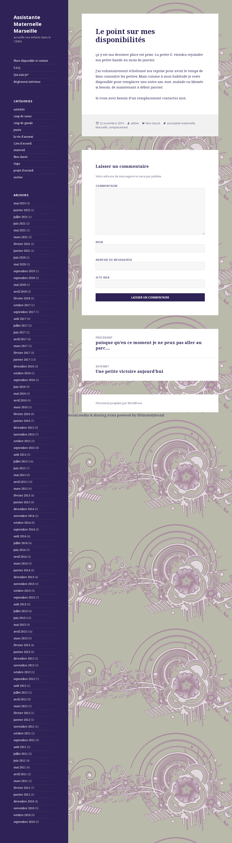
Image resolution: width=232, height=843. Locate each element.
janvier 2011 (22, 795)
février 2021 (22, 244)
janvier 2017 (22, 360)
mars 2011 (21, 781)
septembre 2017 (24, 312)
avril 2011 (20, 774)
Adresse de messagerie (114, 260)
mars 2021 (21, 237)
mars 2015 (21, 489)
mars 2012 (21, 706)
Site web (103, 277)
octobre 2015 (22, 441)
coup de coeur (23, 116)
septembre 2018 (24, 278)
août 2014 (20, 536)
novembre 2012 (24, 665)
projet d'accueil (23, 170)
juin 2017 (20, 332)
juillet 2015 (21, 461)
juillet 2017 (21, 325)
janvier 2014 (22, 570)
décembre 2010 (24, 801)
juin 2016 (20, 387)
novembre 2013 (24, 584)
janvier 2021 (22, 251)
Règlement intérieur (27, 82)
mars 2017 (21, 346)
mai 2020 (20, 264)
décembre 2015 (24, 428)
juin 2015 (20, 468)
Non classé (21, 157)
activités (19, 109)
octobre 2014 (22, 523)
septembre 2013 (24, 597)
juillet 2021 (21, 217)
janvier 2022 (22, 210)
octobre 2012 (22, 672)
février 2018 (22, 298)
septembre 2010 (24, 822)
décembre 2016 (24, 366)
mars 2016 (21, 407)
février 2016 (22, 414)
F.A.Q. (17, 68)
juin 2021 (20, 223)
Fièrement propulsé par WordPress (119, 403)
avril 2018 (20, 291)
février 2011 (22, 788)
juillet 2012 (21, 692)
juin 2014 (20, 550)
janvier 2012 (22, 720)
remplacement (118, 127)
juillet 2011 (21, 754)
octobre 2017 (22, 305)
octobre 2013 (22, 591)
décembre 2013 (24, 577)
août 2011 (20, 747)
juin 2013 (20, 618)
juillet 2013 (21, 611)
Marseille (102, 127)
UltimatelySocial (150, 415)
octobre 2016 (22, 373)
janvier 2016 (22, 421)
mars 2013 (21, 638)
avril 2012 (20, 699)
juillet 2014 (21, 543)
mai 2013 (20, 625)
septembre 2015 (24, 448)
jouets (17, 130)
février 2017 (22, 353)
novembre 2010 (24, 808)
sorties (18, 177)
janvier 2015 (22, 502)
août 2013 (20, 604)
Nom (99, 242)
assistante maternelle (181, 123)
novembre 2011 (24, 726)
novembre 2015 (24, 434)
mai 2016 (20, 394)
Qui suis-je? (21, 75)
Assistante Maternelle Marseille (27, 24)
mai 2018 (20, 285)
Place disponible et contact (31, 61)
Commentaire (107, 186)
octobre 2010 (22, 815)
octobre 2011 (22, 733)
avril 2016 (20, 400)
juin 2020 (20, 257)
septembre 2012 (24, 679)
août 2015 (20, 455)
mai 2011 (20, 767)
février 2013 (22, 645)
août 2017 (20, 319)
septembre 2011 (24, 740)
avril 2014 (20, 557)
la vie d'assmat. (24, 137)
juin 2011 (20, 760)
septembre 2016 (24, 380)
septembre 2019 (24, 271)
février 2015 (22, 495)
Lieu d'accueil (22, 143)
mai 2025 (20, 203)
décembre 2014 (24, 509)
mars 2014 (21, 563)
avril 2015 (20, 482)
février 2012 (22, 713)
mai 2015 (20, 475)
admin (135, 123)
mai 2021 (20, 230)
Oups (17, 164)
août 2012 (20, 686)
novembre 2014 (24, 516)
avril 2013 (20, 631)
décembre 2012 (24, 658)
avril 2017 (20, 339)
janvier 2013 (22, 652)
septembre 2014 (24, 529)
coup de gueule (23, 123)
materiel (19, 150)
